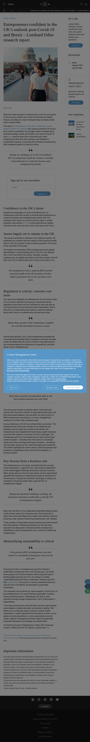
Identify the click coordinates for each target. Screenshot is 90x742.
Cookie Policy (61, 379)
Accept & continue (73, 387)
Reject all (13, 387)
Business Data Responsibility (18, 370)
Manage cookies (52, 387)
